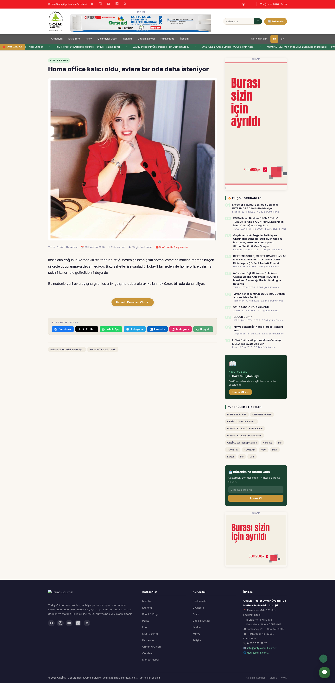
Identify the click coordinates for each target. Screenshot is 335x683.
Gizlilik (273, 677)
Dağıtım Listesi (146, 38)
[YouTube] (108, 4)
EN (282, 38)
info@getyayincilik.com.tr (261, 648)
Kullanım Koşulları (256, 677)
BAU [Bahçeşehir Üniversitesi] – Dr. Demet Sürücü (156, 46)
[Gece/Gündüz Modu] (243, 4)
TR (274, 38)
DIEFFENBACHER (236, 414)
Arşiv (89, 38)
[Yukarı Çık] (323, 659)
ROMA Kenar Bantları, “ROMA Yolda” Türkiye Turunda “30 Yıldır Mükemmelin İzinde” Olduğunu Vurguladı (258, 221)
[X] (125, 4)
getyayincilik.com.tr (258, 652)
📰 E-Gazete (275, 21)
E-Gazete (74, 38)
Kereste (267, 442)
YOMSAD (232, 449)
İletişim (184, 38)
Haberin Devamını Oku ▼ (132, 302)
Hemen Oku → (240, 392)
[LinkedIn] (117, 4)
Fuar (145, 627)
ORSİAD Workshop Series (242, 442)
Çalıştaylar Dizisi (107, 38)
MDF (263, 449)
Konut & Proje (150, 614)
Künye (196, 633)
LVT (252, 456)
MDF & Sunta (150, 633)
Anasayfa (57, 38)
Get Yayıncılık (259, 38)
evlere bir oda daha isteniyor (67, 349)
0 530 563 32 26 (257, 643)
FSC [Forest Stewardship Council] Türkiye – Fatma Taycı (83, 46)
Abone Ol (256, 498)
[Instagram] (100, 4)
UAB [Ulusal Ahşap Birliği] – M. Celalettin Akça (223, 46)
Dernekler (148, 640)
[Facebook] (92, 4)
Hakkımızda (167, 38)
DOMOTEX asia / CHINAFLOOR (245, 428)
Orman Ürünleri (151, 646)
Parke (145, 620)
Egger (230, 456)
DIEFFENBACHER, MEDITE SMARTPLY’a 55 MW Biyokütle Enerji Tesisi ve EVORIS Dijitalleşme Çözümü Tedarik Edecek (259, 259)
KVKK (284, 677)
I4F (280, 442)
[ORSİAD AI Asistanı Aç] (324, 672)
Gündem (147, 653)
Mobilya (147, 601)
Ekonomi (147, 607)
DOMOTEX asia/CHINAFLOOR (244, 435)
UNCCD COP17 (242, 316)
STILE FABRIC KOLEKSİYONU (251, 307)
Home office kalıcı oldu (103, 349)
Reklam (127, 38)
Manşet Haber (150, 659)
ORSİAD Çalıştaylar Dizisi (241, 421)
